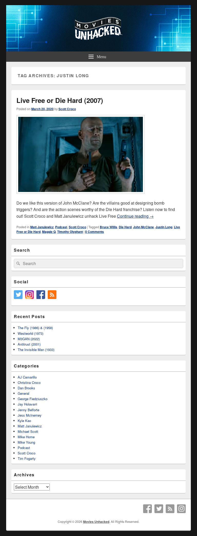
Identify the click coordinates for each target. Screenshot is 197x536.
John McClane (143, 227)
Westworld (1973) (30, 333)
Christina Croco (29, 382)
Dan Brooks (26, 387)
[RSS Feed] (170, 508)
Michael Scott (28, 431)
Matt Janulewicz (42, 227)
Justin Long (163, 227)
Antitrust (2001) (29, 344)
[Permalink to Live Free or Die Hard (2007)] (80, 196)
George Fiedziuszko (32, 398)
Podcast (61, 227)
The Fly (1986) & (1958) (35, 327)
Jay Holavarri (27, 404)
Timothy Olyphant (70, 231)
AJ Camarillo (27, 377)
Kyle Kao (24, 420)
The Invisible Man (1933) (36, 349)
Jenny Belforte (28, 409)
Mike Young (26, 442)
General (23, 393)
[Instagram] (181, 508)
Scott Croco (67, 109)
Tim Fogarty (27, 458)
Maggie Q (49, 231)
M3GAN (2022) (29, 338)
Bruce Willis (108, 227)
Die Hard (125, 227)
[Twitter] (158, 508)
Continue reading (135, 216)
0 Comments (94, 231)
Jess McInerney (30, 415)
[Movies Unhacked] (98, 50)
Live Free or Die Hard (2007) (59, 100)
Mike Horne (26, 436)
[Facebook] (147, 508)
